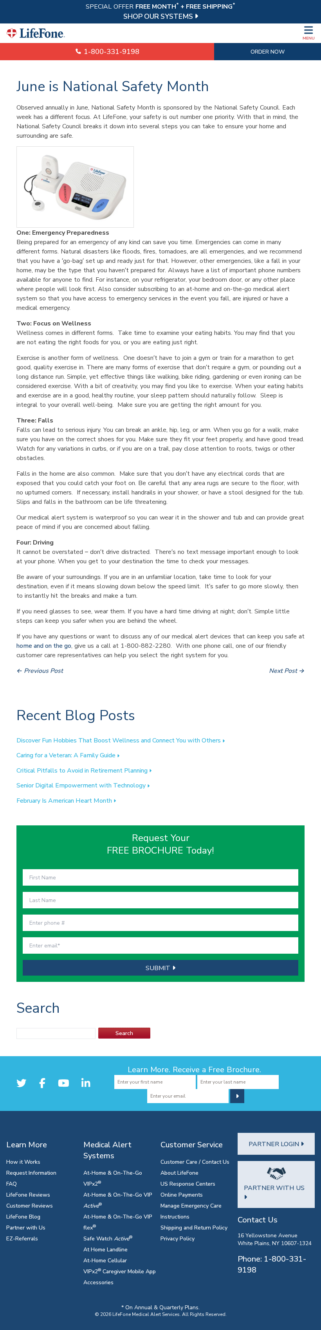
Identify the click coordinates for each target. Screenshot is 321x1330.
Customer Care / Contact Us (194, 1161)
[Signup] (237, 1096)
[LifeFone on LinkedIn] (85, 1083)
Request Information (31, 1172)
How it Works (23, 1161)
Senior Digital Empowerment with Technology (81, 785)
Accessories (98, 1282)
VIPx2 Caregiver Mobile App (119, 1271)
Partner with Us (25, 1227)
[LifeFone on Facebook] (42, 1083)
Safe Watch (107, 1238)
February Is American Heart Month (65, 800)
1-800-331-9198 (110, 51)
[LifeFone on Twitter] (21, 1083)
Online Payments (181, 1194)
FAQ (11, 1183)
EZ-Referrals (22, 1238)
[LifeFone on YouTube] (63, 1083)
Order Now (268, 51)
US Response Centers (187, 1183)
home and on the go (43, 645)
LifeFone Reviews (28, 1194)
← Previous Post (39, 670)
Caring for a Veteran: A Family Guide (66, 755)
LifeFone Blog (23, 1216)
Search (124, 1033)
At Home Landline (105, 1249)
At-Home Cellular (105, 1260)
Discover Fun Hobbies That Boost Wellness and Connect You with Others (119, 740)
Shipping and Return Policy (193, 1227)
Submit (159, 968)
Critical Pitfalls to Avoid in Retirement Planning (82, 770)
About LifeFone (179, 1172)
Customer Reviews (29, 1205)
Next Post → (287, 670)
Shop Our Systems (159, 16)
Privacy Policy (177, 1238)
